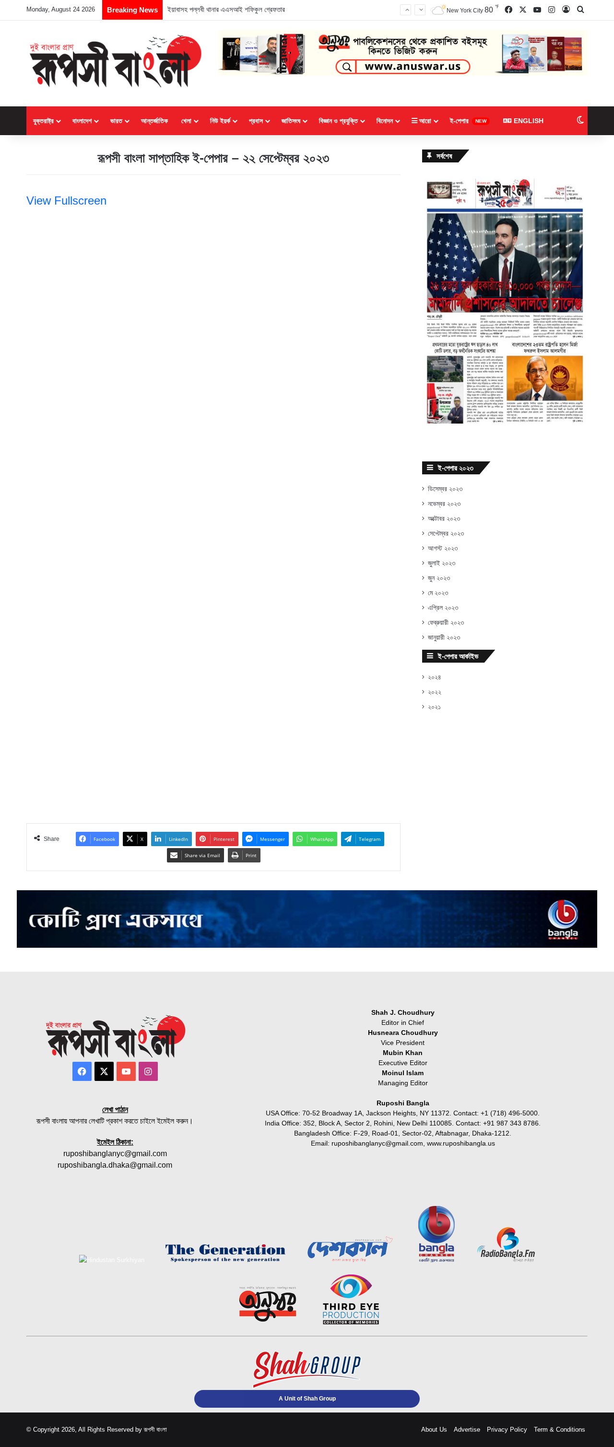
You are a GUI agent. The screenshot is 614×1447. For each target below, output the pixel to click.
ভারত (116, 121)
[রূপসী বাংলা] (115, 61)
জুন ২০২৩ (439, 578)
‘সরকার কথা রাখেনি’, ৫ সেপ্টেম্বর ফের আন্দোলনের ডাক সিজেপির (240, 19)
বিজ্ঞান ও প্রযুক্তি (338, 121)
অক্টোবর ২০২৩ (444, 518)
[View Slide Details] (505, 301)
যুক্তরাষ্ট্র (43, 121)
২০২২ (434, 692)
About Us (434, 1429)
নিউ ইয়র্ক (220, 121)
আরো (424, 121)
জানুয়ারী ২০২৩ (444, 637)
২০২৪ (434, 677)
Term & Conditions (559, 1429)
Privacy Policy (507, 1429)
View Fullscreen (66, 200)
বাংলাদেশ (82, 121)
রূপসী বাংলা (155, 1429)
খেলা (186, 121)
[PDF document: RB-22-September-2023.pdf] (213, 498)
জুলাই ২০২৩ (441, 563)
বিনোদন (385, 121)
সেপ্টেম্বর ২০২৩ (446, 533)
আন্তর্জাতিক (154, 121)
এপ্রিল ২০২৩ (443, 607)
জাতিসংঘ (291, 121)
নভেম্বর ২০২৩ (444, 503)
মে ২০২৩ (438, 593)
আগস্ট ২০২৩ (443, 548)
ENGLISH (527, 121)
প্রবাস (256, 121)
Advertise (467, 1429)
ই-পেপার (468, 121)
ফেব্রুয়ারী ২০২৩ (446, 622)
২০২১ (434, 707)
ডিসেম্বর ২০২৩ (445, 489)
